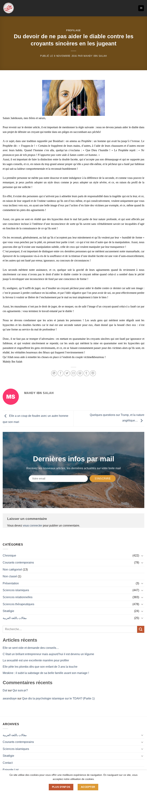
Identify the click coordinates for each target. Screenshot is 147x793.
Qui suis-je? (20, 690)
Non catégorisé (12, 569)
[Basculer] (142, 555)
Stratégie (8, 611)
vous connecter (32, 525)
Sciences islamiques (16, 590)
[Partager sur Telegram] (93, 373)
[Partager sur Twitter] (67, 373)
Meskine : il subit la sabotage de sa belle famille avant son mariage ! (46, 672)
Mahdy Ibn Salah (95, 56)
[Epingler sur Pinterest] (80, 373)
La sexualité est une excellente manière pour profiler (36, 660)
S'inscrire (103, 478)
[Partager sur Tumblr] (86, 373)
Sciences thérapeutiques (18, 604)
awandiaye (10, 698)
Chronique (9, 555)
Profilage (73, 30)
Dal (5, 690)
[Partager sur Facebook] (60, 373)
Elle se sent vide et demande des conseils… (31, 647)
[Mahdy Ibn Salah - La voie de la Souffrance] (8, 8)
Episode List (10, 769)
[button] (141, 8)
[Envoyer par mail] (74, 373)
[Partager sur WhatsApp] (54, 373)
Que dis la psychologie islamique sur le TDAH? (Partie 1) (58, 698)
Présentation (11, 583)
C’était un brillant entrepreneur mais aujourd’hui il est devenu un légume (48, 654)
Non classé (10, 576)
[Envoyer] (140, 629)
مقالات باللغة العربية (15, 618)
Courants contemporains (18, 562)
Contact (8, 762)
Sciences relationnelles (17, 597)
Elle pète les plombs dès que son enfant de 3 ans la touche (40, 666)
